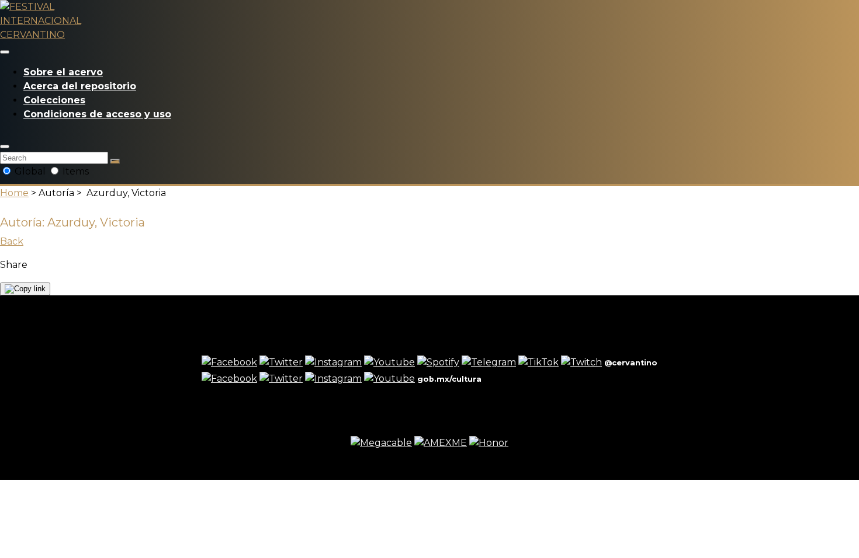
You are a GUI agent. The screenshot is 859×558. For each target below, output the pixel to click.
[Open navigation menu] (4, 52)
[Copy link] (25, 289)
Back (11, 241)
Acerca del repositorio (79, 86)
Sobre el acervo (63, 72)
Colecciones (54, 100)
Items (74, 171)
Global (30, 171)
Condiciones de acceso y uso (97, 114)
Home (14, 192)
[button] (4, 146)
